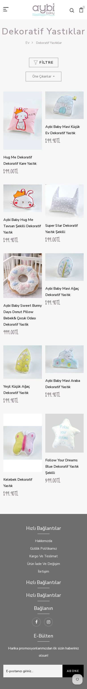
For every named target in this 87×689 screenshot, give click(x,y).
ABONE (73, 671)
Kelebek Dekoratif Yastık (17, 482)
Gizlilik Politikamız (43, 548)
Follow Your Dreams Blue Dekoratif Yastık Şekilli (62, 466)
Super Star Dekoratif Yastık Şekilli (61, 228)
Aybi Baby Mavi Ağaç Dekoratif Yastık (62, 291)
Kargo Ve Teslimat (43, 556)
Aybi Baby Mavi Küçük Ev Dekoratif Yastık (62, 130)
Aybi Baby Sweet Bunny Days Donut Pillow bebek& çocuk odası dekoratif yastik (22, 315)
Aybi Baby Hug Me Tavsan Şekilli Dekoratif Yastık (22, 226)
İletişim (43, 571)
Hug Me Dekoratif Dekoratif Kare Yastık (20, 160)
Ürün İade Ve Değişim (43, 564)
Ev (27, 42)
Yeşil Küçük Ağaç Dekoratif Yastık (16, 389)
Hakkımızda (43, 541)
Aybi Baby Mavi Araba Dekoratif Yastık (62, 383)
